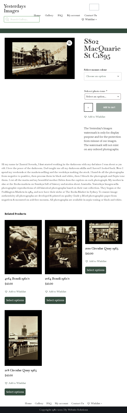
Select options (15, 300)
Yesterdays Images (15, 8)
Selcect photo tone (95, 91)
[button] (69, 43)
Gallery (49, 15)
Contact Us (90, 15)
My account (73, 15)
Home (37, 15)
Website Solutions (78, 409)
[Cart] (94, 7)
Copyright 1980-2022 (51, 409)
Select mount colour (95, 69)
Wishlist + (91, 19)
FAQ (60, 15)
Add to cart (109, 107)
